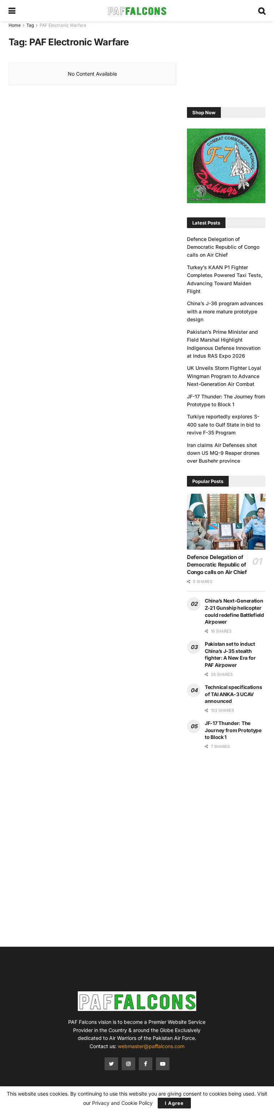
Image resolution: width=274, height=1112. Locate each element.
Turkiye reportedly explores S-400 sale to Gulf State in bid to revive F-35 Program (223, 424)
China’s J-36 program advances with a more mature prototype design (225, 311)
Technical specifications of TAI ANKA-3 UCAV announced (233, 694)
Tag (30, 25)
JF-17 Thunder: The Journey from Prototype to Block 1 (233, 730)
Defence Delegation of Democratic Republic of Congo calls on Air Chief (223, 247)
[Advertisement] (226, 57)
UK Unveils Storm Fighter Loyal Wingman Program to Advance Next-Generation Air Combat (224, 376)
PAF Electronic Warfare (63, 25)
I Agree (174, 1103)
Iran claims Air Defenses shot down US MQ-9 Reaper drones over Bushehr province (223, 453)
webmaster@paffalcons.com (151, 1046)
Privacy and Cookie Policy (122, 1103)
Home (15, 25)
